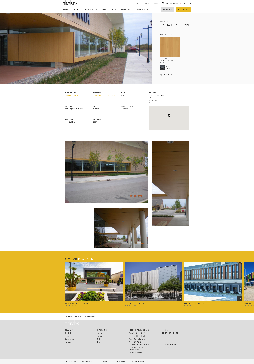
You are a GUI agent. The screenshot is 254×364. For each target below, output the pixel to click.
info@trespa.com (136, 352)
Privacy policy (104, 361)
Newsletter (68, 342)
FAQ (98, 339)
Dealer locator (173, 3)
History (67, 336)
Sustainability (69, 333)
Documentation (70, 339)
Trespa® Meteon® (71, 95)
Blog (98, 342)
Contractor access (120, 361)
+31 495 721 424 (136, 342)
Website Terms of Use (88, 361)
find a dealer (169, 75)
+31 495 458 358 (137, 347)
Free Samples (183, 10)
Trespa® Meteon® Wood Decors (104, 95)
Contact (99, 336)
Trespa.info (168, 10)
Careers (99, 333)
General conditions (70, 361)
